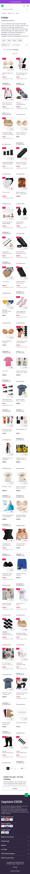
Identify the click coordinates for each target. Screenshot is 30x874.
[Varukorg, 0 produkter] (24, 6)
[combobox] (15, 9)
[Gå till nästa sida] (25, 768)
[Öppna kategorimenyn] (27, 6)
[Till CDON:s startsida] (2, 6)
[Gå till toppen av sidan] (26, 795)
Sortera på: (9, 49)
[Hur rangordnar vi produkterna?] (4, 49)
